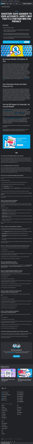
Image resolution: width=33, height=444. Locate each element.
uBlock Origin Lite (4, 417)
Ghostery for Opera (20, 398)
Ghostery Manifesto (4, 423)
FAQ (17, 405)
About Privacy (19, 414)
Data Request (19, 410)
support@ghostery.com (11, 352)
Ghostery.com (4, 209)
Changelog (3, 433)
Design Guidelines (19, 412)
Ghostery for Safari (20, 396)
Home (7, 3)
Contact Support (19, 407)
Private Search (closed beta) (6, 394)
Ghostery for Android (20, 401)
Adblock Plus (3, 407)
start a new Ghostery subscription (15, 266)
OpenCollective (4, 212)
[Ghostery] (3, 3)
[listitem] (8, 375)
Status (2, 421)
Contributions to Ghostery (19, 112)
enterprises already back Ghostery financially (13, 118)
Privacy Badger (4, 414)
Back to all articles (6, 6)
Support (11, 3)
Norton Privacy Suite (4, 410)
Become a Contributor (27, 3)
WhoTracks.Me (5, 396)
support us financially (8, 110)
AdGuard (3, 405)
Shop (16, 3)
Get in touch (16, 356)
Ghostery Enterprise (4, 428)
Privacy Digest (4, 398)
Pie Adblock (3, 412)
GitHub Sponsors (5, 235)
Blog (14, 3)
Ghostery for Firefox (20, 394)
